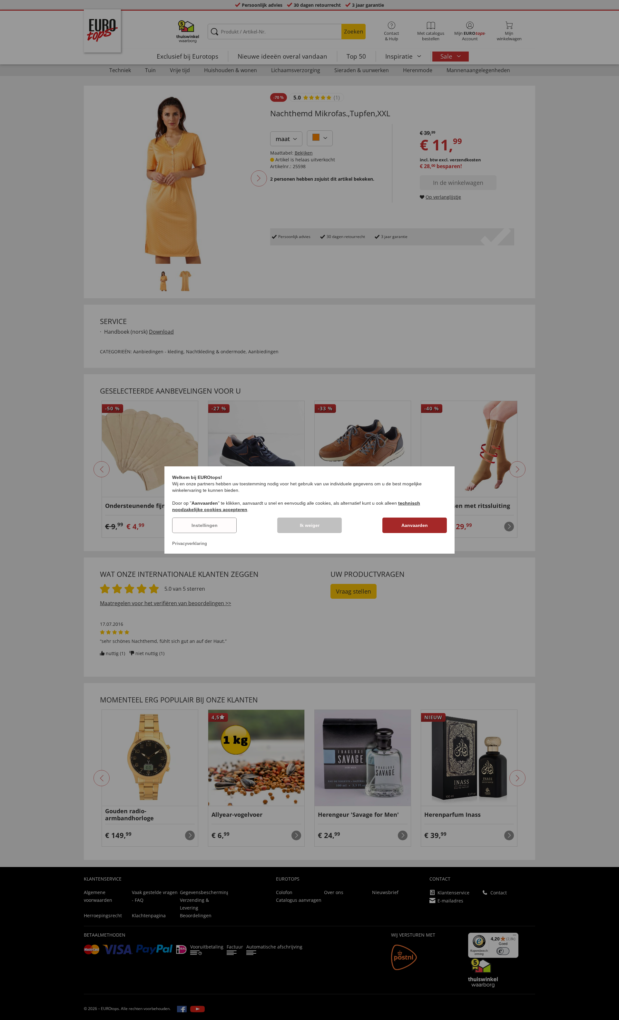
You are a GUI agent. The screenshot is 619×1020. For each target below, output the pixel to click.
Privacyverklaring (189, 543)
